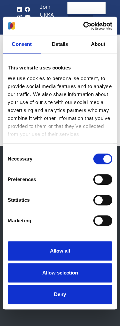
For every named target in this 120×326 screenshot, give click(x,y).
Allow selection (60, 272)
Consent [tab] (22, 44)
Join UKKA (47, 10)
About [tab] (98, 44)
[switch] (102, 179)
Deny (60, 294)
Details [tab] (60, 44)
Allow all (60, 251)
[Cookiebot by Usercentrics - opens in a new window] (84, 26)
